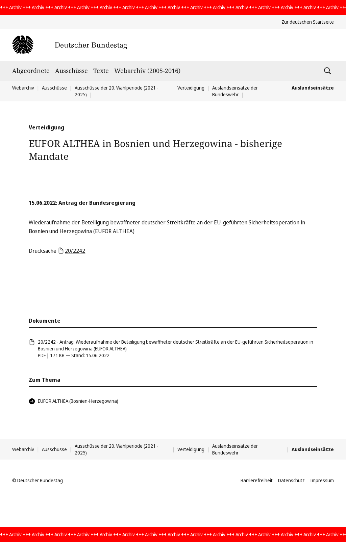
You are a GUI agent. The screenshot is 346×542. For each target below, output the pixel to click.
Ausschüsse (71, 71)
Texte (101, 71)
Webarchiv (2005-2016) (147, 71)
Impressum (322, 480)
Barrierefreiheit (257, 480)
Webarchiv (23, 87)
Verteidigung (190, 87)
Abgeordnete (31, 71)
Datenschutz (291, 480)
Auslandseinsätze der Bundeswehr (235, 91)
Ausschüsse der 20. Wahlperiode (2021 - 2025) (116, 449)
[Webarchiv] (69, 44)
